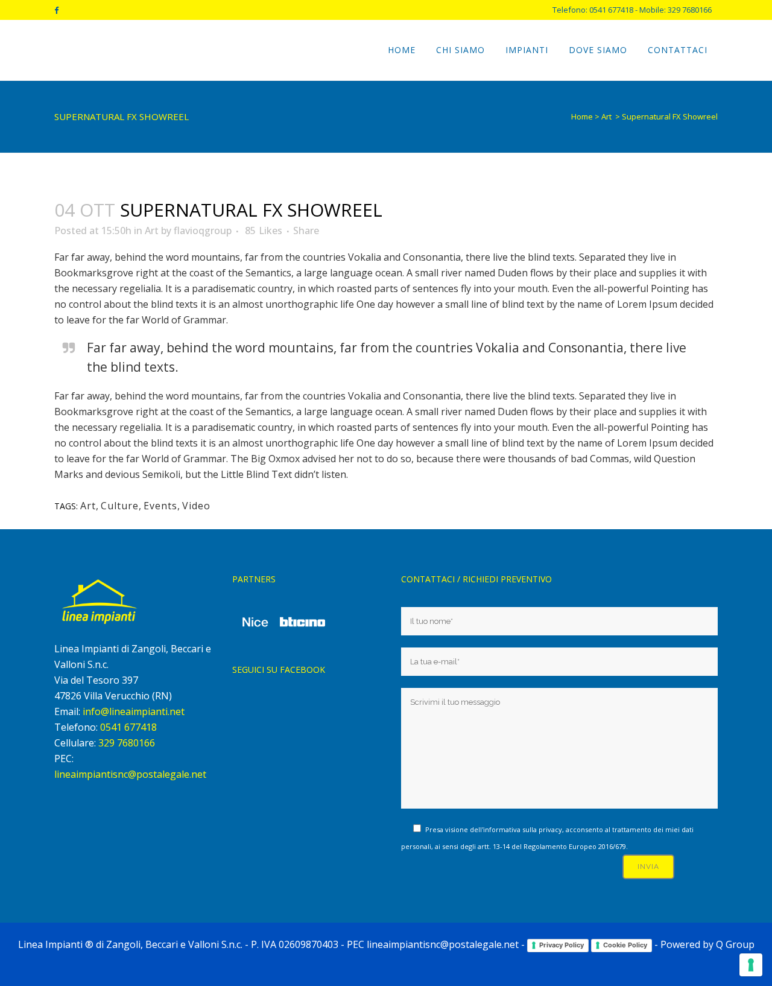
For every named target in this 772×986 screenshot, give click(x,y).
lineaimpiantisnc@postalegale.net (130, 774)
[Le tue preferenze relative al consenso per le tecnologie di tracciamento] (750, 964)
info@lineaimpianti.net (134, 711)
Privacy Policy (561, 945)
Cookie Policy (625, 945)
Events (160, 505)
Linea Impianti (50, 944)
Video (196, 505)
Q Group (735, 944)
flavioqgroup (203, 230)
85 (263, 230)
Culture (120, 505)
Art (606, 116)
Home (582, 116)
